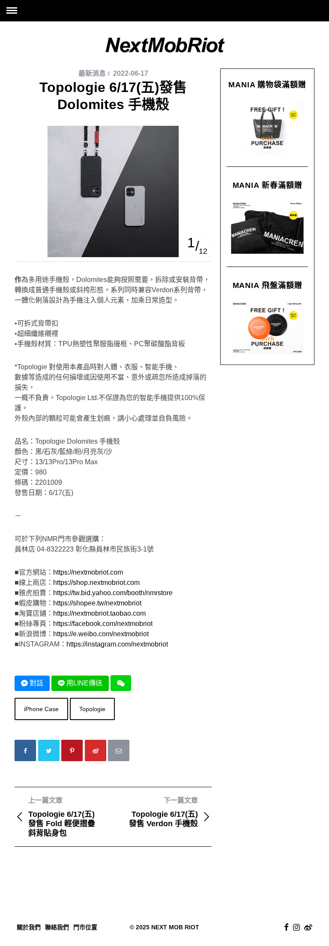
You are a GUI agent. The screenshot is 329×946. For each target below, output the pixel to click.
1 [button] (191, 242)
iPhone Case (41, 709)
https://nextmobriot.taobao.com (99, 613)
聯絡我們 (57, 927)
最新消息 (92, 73)
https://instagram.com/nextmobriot (117, 644)
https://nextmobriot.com (88, 572)
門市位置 (85, 927)
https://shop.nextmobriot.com (96, 582)
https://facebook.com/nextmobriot (103, 623)
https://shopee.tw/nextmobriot (97, 603)
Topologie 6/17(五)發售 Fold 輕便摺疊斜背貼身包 (61, 817)
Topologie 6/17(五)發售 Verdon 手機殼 (163, 812)
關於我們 (29, 927)
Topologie (92, 709)
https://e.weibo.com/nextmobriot (101, 634)
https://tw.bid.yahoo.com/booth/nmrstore (113, 592)
